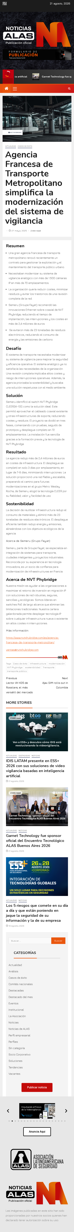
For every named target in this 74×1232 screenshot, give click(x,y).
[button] (14, 88)
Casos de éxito (25, 146)
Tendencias (16, 1067)
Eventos (13, 1003)
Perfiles (13, 1041)
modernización (57, 663)
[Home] (6, 88)
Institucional (16, 1009)
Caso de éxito (20, 663)
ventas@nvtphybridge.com (22, 649)
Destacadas (24, 756)
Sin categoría (17, 1048)
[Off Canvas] (5, 3)
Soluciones (15, 1060)
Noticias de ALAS (19, 1028)
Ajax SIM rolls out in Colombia (55, 683)
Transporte (48, 667)
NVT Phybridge (15, 667)
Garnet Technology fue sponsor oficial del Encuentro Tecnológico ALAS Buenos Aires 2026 (35, 840)
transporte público (17, 671)
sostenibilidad (32, 667)
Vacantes (14, 1073)
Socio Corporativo (19, 1054)
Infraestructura (38, 663)
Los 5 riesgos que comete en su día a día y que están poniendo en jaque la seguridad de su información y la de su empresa (37, 913)
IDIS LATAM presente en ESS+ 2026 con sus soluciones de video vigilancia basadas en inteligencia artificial (35, 768)
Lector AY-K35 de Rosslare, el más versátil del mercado (19, 685)
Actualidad (10, 146)
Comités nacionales (21, 984)
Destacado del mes (21, 997)
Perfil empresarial (19, 1035)
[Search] (69, 88)
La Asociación (17, 1016)
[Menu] (14, 88)
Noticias (36, 756)
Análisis (13, 971)
